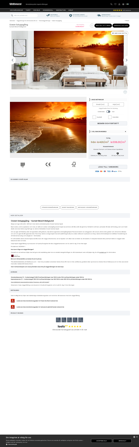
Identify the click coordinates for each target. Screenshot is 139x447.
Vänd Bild (115, 117)
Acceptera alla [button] (101, 441)
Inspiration (61, 10)
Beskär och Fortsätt (108, 123)
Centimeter (101, 112)
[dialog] (69, 441)
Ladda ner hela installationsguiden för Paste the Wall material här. (37, 301)
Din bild (36, 10)
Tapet (28, 10)
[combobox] (134, 437)
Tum (113, 112)
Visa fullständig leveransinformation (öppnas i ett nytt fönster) (30, 282)
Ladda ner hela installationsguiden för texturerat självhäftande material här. (40, 307)
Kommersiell (48, 10)
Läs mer (25, 442)
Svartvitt (99, 117)
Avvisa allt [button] (122, 441)
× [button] (137, 437)
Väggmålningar (16, 10)
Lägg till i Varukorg (108, 167)
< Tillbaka (126, 20)
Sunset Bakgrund (68, 207)
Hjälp (70, 10)
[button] (47, 444)
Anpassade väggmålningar (87, 207)
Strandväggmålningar (50, 207)
